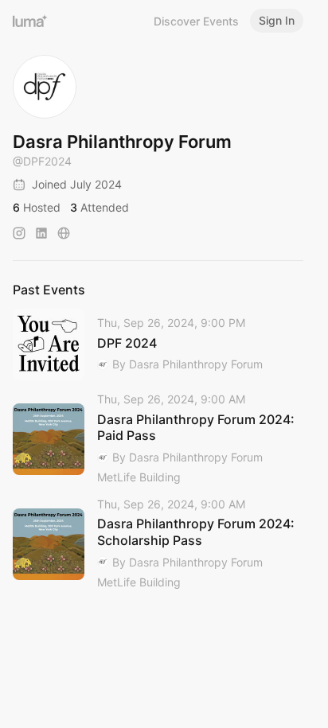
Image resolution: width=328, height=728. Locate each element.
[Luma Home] (30, 21)
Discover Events (196, 21)
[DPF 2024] (158, 344)
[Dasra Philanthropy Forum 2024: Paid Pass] (158, 439)
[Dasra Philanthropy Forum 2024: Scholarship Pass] (158, 544)
